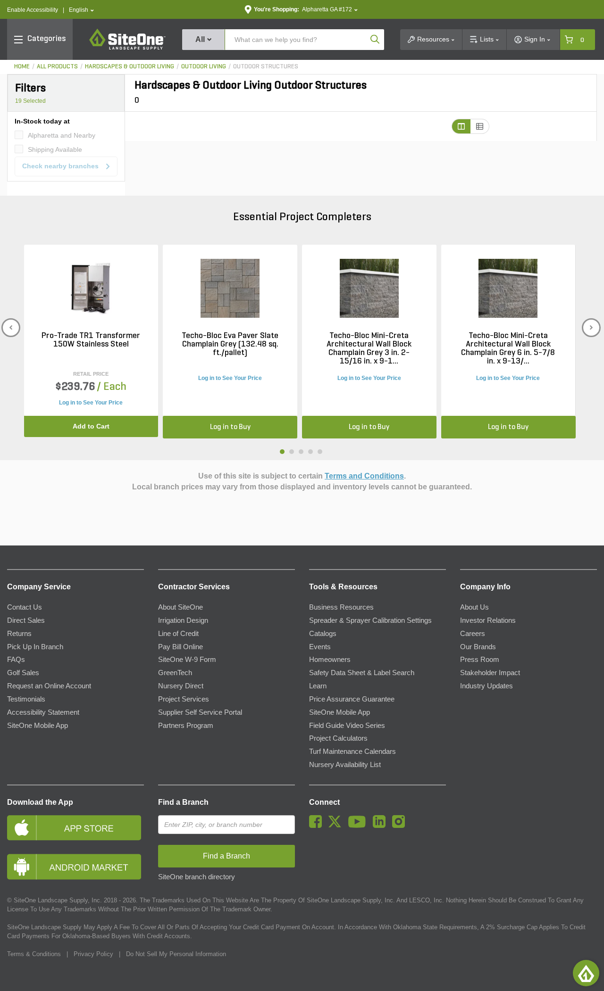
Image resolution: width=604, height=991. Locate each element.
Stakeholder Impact (490, 673)
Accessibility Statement (43, 712)
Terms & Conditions (34, 954)
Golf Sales (23, 673)
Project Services (183, 699)
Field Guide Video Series (347, 725)
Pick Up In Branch (35, 647)
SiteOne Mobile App (37, 725)
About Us (474, 607)
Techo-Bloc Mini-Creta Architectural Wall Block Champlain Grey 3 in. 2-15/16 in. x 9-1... (369, 349)
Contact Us (24, 607)
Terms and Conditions (364, 476)
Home (22, 66)
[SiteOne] (127, 48)
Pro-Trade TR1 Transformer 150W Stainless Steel (91, 340)
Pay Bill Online (180, 647)
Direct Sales (26, 620)
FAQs (16, 659)
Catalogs (322, 633)
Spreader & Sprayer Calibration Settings (370, 620)
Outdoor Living (203, 66)
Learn (318, 686)
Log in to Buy (230, 427)
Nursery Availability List (345, 764)
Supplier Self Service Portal (200, 712)
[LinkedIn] (381, 825)
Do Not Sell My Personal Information (176, 954)
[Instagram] (401, 825)
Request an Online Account (49, 686)
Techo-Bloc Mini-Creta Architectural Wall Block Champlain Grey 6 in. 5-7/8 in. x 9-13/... (508, 349)
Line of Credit (178, 633)
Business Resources (341, 607)
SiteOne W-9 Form (187, 659)
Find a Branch (183, 802)
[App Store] (75, 827)
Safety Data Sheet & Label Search (361, 673)
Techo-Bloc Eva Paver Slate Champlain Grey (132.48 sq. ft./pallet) (230, 344)
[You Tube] (359, 825)
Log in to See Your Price (91, 402)
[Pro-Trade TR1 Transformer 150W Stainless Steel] (90, 288)
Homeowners (330, 659)
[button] (81, 10)
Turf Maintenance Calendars (352, 751)
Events (320, 647)
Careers (472, 633)
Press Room (479, 659)
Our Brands (478, 647)
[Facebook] (318, 825)
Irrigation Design (183, 620)
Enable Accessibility (32, 10)
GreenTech (175, 673)
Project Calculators (338, 738)
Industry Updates (486, 686)
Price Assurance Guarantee (351, 699)
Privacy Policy (93, 954)
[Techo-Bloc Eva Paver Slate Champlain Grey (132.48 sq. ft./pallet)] (230, 288)
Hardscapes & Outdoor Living (129, 66)
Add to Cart (91, 426)
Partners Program (185, 725)
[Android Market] (75, 866)
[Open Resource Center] (586, 973)
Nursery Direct (180, 686)
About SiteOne (180, 607)
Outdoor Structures (265, 66)
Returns (19, 633)
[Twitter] (337, 825)
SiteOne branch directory (196, 877)
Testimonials (26, 699)
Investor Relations (488, 620)
